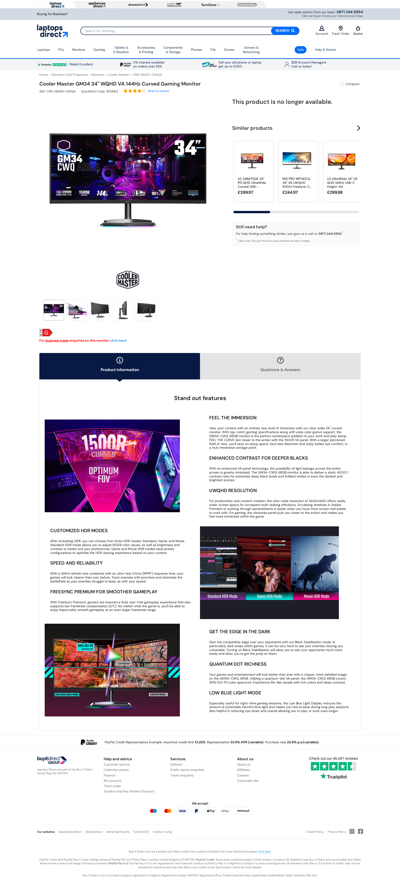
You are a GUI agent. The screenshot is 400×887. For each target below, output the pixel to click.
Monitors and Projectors (70, 75)
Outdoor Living (162, 832)
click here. (264, 851)
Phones (196, 50)
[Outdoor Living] (246, 5)
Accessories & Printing (146, 49)
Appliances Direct (70, 832)
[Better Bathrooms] (173, 5)
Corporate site (248, 781)
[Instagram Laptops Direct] (350, 833)
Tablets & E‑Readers (121, 49)
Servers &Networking (251, 49)
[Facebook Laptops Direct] (358, 833)
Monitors (78, 50)
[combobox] (190, 31)
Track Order (341, 34)
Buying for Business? (52, 14)
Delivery (176, 764)
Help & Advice (325, 50)
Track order (112, 786)
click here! (118, 340)
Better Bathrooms (118, 832)
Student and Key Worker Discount (129, 791)
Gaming (99, 50)
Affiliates (243, 770)
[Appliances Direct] (96, 4)
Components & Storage (173, 49)
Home (43, 75)
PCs (61, 50)
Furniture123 (141, 832)
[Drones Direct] (137, 4)
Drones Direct (94, 832)
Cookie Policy (315, 832)
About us (243, 764)
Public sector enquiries (187, 770)
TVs (213, 50)
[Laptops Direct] (56, 5)
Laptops (44, 50)
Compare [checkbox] (352, 84)
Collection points (116, 770)
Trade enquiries (182, 775)
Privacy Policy (337, 832)
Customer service (117, 764)
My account (113, 781)
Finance (109, 775)
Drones (229, 50)
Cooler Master (118, 75)
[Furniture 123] (210, 5)
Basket (358, 34)
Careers (243, 775)
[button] (212, 178)
